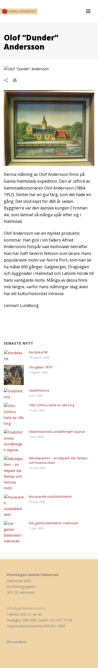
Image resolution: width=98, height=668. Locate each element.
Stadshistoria (39, 390)
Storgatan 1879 (40, 367)
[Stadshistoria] (14, 394)
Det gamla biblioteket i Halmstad (53, 523)
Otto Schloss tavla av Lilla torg (51, 405)
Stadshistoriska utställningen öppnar (57, 431)
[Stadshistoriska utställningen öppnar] (14, 441)
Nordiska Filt (38, 352)
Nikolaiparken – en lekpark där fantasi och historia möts (58, 460)
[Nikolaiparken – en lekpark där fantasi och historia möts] (14, 473)
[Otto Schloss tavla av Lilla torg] (14, 414)
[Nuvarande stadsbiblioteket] (14, 506)
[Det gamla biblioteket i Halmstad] (14, 532)
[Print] (17, 80)
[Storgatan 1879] (14, 375)
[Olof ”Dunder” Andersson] (49, 68)
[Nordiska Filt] (14, 356)
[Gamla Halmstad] (20, 11)
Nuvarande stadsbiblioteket (50, 496)
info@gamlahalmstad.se (26, 608)
